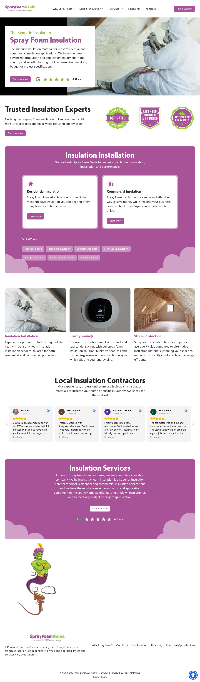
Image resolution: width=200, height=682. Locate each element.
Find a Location (184, 8)
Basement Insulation (59, 248)
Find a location (20, 79)
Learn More (36, 216)
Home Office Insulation (62, 257)
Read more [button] (18, 437)
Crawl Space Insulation (116, 248)
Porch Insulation (89, 257)
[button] (193, 424)
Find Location (139, 645)
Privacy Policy (100, 676)
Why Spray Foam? (102, 645)
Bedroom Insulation (87, 248)
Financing (156, 645)
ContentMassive (132, 672)
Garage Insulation (34, 257)
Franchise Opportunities (180, 645)
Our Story (122, 645)
